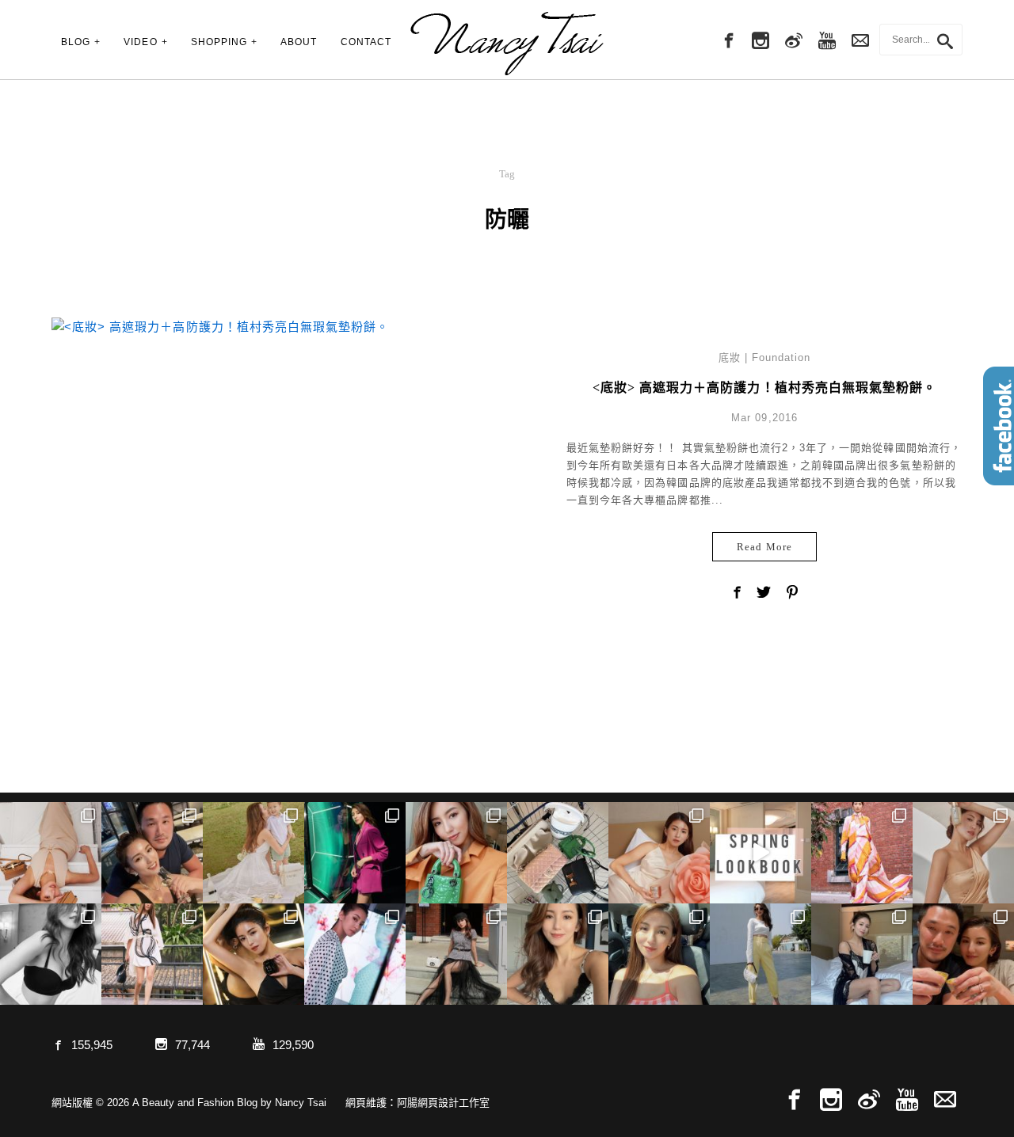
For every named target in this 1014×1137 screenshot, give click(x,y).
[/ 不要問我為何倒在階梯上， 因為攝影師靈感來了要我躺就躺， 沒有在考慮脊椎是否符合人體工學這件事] (50, 852)
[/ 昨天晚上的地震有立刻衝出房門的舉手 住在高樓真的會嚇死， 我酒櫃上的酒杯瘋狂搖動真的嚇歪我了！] (557, 954)
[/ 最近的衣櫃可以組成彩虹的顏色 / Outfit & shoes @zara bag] (760, 954)
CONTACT (366, 42)
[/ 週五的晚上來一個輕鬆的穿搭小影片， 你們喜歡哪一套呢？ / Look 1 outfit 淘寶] (760, 852)
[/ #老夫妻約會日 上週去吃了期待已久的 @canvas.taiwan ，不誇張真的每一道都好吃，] (152, 852)
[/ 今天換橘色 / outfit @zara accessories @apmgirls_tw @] (659, 954)
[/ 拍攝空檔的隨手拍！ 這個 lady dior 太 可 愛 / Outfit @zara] (456, 852)
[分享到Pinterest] (792, 594)
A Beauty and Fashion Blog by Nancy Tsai (507, 43)
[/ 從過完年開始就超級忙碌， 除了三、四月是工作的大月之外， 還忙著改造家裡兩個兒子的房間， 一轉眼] (659, 852)
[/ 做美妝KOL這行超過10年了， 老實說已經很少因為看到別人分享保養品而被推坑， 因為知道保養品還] (963, 852)
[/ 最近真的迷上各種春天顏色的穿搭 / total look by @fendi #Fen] (862, 852)
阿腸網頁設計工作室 (443, 1102)
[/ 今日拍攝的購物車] (557, 852)
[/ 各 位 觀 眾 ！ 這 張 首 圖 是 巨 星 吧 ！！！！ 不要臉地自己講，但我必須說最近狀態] (253, 954)
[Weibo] (794, 41)
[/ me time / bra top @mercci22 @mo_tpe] (50, 954)
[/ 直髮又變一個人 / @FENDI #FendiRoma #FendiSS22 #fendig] (152, 954)
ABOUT (298, 42)
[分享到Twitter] (764, 594)
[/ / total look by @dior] (456, 954)
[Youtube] (827, 41)
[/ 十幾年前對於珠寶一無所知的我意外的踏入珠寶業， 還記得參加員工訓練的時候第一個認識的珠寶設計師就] (355, 954)
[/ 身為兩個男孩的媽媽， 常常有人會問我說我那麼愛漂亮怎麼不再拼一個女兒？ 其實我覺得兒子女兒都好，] (253, 852)
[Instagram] (760, 41)
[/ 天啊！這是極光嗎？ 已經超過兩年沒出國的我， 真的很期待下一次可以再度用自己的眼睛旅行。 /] (355, 852)
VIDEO (140, 42)
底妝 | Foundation (765, 357)
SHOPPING (219, 42)
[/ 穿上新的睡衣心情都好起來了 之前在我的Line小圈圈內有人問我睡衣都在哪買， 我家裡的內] (862, 954)
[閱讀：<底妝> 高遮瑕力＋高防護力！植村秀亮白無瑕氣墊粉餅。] (220, 325)
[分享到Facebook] (737, 594)
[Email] (945, 1100)
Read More (764, 547)
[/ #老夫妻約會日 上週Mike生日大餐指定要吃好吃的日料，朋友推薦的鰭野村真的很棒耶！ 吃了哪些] (963, 954)
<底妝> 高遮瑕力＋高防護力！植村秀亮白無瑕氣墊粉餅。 (764, 387)
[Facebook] (727, 41)
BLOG (75, 42)
